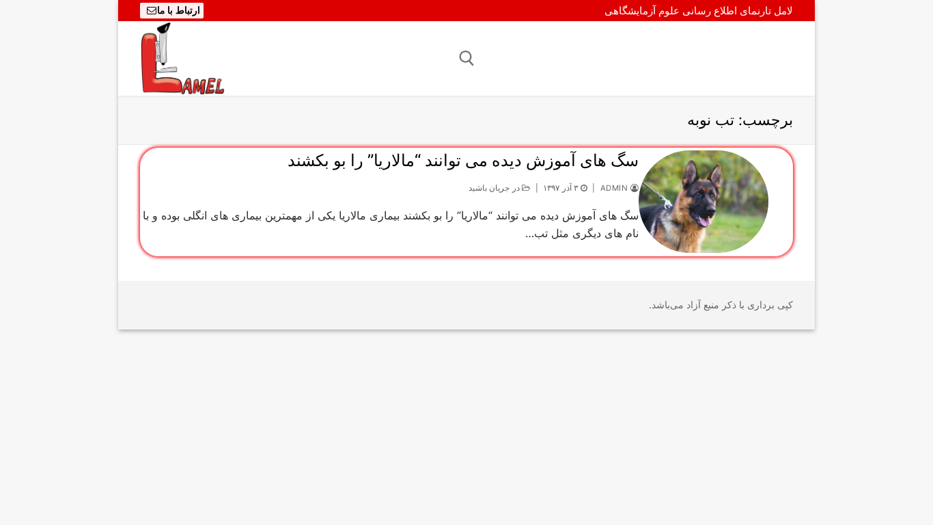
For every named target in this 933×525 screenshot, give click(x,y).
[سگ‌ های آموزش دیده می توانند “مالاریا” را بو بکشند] (703, 201)
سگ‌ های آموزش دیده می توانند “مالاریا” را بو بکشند (463, 160)
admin (615, 188)
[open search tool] (467, 58)
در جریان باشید (496, 188)
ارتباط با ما (178, 10)
